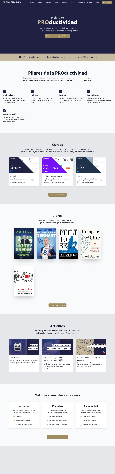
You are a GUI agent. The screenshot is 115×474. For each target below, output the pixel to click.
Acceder (97, 2)
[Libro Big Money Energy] (24, 244)
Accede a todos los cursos (57, 195)
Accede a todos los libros (57, 305)
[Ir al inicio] (11, 2)
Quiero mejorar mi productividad (57, 36)
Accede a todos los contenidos (57, 437)
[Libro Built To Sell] (68, 244)
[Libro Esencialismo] (24, 281)
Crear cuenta (107, 2)
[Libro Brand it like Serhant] (46, 244)
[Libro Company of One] (91, 244)
